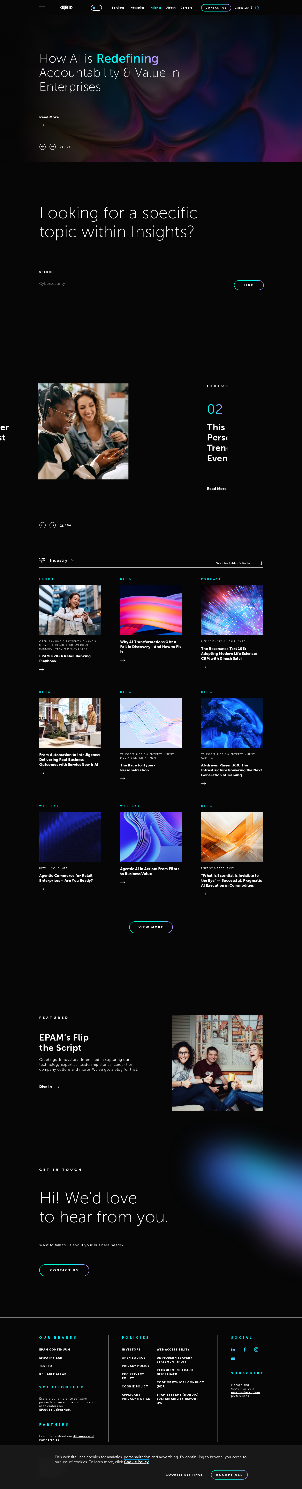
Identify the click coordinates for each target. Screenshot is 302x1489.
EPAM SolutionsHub (54, 1409)
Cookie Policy (136, 1462)
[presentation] (42, 146)
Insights (155, 7)
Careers (186, 7)
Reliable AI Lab (52, 1374)
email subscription (245, 1392)
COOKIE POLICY (135, 1386)
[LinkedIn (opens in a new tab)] (233, 1349)
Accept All (229, 1475)
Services (118, 7)
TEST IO (45, 1366)
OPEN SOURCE (133, 1358)
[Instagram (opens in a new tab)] (256, 1349)
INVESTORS (131, 1349)
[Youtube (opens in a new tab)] (233, 1359)
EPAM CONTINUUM (54, 1349)
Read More (49, 117)
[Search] (257, 8)
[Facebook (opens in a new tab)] (244, 1349)
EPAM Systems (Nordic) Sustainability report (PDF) (178, 1399)
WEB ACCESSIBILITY (173, 1349)
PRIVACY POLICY (136, 1366)
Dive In (45, 1086)
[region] (151, 1467)
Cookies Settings (184, 1474)
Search (46, 272)
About (171, 7)
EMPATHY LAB (50, 1358)
